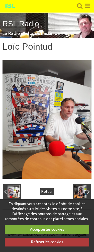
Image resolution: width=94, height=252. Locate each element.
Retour (47, 191)
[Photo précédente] (12, 191)
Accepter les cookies (47, 229)
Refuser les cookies (47, 242)
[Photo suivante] (82, 191)
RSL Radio (21, 24)
